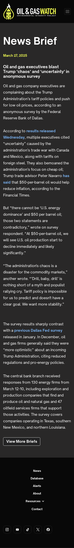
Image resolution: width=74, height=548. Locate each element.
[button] (67, 11)
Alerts (37, 486)
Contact (37, 509)
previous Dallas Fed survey (38, 330)
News (37, 470)
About (37, 493)
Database (37, 478)
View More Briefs (21, 441)
